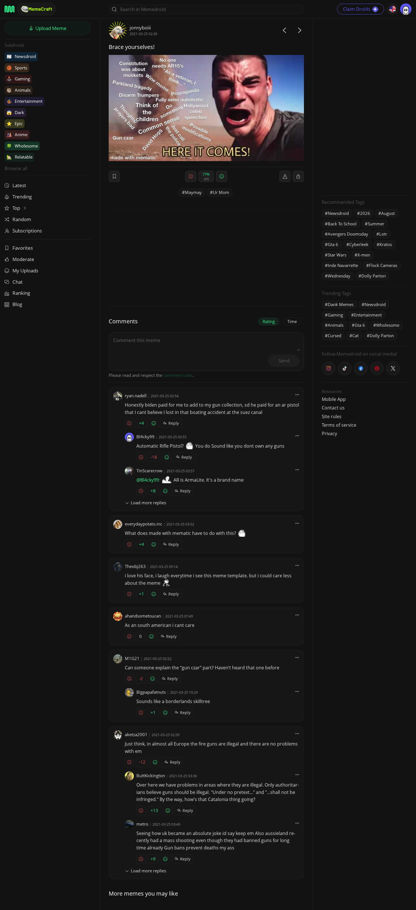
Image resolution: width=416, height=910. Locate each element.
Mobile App (334, 399)
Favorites (22, 248)
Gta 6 (333, 244)
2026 (365, 213)
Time (292, 321)
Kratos (385, 244)
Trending (22, 196)
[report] (285, 176)
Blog (17, 304)
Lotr (383, 234)
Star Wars (337, 255)
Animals (19, 90)
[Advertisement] (364, 106)
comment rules (178, 375)
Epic (15, 123)
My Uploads (25, 270)
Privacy (329, 433)
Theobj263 (135, 566)
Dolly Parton (373, 276)
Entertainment (24, 101)
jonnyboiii (140, 27)
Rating (269, 321)
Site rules (332, 416)
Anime (17, 134)
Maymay (193, 192)
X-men (363, 255)
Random (21, 219)
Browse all (16, 168)
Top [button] (16, 208)
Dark (15, 112)
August (388, 213)
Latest (19, 185)
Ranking (21, 293)
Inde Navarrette (343, 265)
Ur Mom (221, 192)
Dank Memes (340, 304)
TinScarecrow (149, 470)
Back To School (342, 224)
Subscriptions (27, 230)
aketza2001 (136, 734)
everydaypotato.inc (143, 524)
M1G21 (132, 658)
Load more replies (148, 502)
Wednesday (339, 276)
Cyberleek (358, 244)
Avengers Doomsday (348, 234)
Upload (50, 28)
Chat (17, 282)
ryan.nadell (136, 395)
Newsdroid (21, 56)
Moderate (23, 259)
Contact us (333, 408)
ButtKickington (150, 775)
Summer (376, 224)
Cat (355, 335)
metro (142, 824)
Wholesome (22, 146)
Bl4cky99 (145, 436)
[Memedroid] (9, 9)
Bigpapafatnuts (151, 692)
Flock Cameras (383, 265)
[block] (298, 176)
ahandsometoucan (143, 616)
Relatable (20, 157)
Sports (17, 68)
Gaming (18, 79)
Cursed (334, 335)
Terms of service (339, 425)
